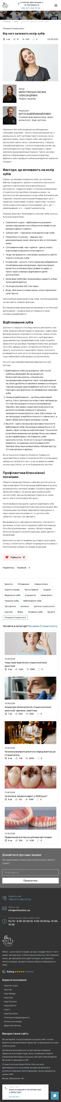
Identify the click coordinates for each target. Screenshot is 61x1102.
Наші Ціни (8, 997)
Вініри (20, 611)
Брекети (9, 584)
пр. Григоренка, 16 (31, 5)
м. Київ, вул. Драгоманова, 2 (31, 2)
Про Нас (8, 989)
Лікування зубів (35, 611)
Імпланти (25, 606)
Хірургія (51, 611)
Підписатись (30, 880)
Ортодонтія (10, 606)
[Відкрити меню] (55, 5)
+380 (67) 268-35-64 (30, 8)
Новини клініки (41, 584)
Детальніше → (15, 1096)
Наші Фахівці (9, 993)
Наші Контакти (11, 1013)
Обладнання (23, 584)
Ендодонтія (30, 595)
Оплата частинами (13, 1021)
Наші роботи (10, 1005)
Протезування (31, 589)
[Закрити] (45, 1087)
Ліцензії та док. (11, 985)
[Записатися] (55, 1096)
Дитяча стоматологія (44, 606)
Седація (47, 589)
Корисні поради (12, 589)
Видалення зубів (12, 595)
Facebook (21, 567)
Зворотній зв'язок (12, 1025)
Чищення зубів (12, 600)
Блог (16, 21)
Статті (7, 1009)
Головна (6, 21)
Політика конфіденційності (17, 1017)
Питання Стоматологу (15, 617)
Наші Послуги (10, 1001)
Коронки (9, 611)
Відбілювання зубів (32, 600)
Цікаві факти (46, 595)
